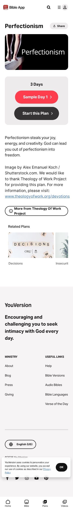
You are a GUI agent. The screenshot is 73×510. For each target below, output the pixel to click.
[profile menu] (62, 7)
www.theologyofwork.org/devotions (37, 196)
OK (61, 467)
